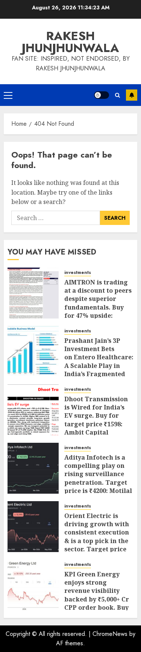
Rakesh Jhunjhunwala (70, 42)
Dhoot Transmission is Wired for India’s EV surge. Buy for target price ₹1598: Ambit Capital (96, 416)
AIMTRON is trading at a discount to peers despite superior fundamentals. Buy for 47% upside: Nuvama (98, 303)
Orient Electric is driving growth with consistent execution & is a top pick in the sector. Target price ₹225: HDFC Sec (96, 537)
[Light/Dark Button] (101, 95)
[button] (8, 95)
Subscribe (131, 95)
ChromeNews (109, 634)
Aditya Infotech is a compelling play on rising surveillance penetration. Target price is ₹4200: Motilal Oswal (98, 478)
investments (77, 272)
